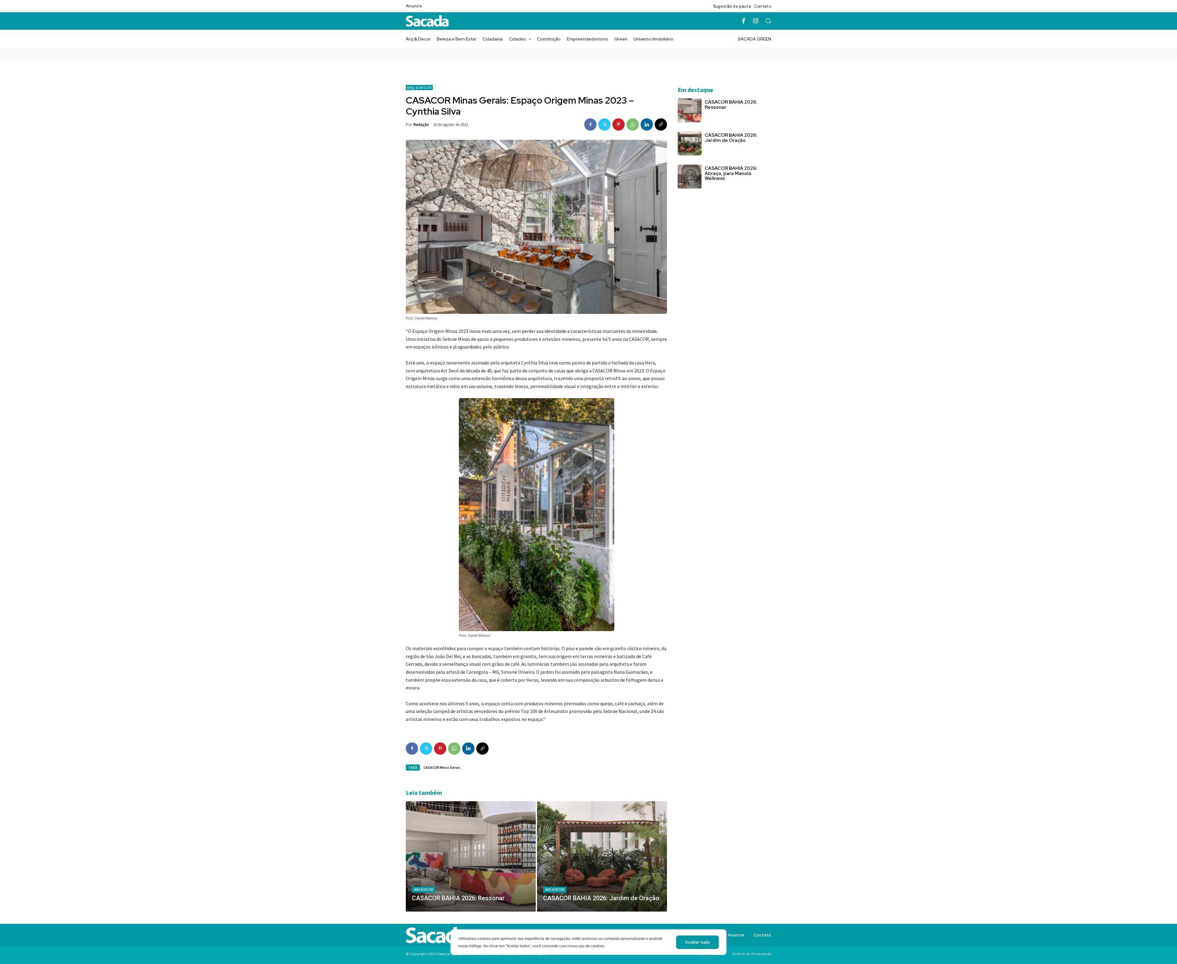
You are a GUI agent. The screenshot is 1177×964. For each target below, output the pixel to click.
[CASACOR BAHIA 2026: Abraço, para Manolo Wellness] (690, 177)
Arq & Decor (419, 87)
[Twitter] (604, 124)
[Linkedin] (647, 124)
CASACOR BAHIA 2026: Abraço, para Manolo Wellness (731, 173)
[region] (588, 946)
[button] (768, 21)
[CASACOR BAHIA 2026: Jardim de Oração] (602, 856)
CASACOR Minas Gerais (442, 767)
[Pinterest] (618, 124)
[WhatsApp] (633, 124)
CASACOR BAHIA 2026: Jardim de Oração (731, 137)
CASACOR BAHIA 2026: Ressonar (731, 104)
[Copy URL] (661, 124)
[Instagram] (756, 21)
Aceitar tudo (697, 942)
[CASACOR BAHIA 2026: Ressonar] (471, 856)
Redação (421, 124)
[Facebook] (743, 21)
